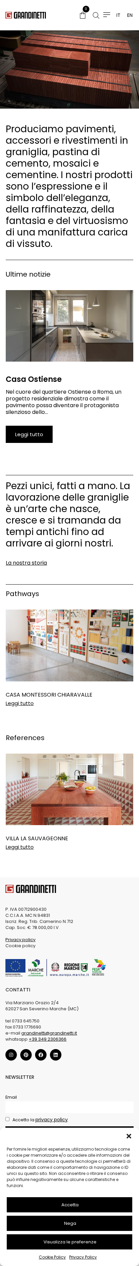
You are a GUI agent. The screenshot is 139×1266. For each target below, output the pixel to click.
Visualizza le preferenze (70, 1242)
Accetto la (39, 1120)
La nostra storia (26, 563)
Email (11, 1097)
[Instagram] (11, 1055)
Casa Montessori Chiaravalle (49, 695)
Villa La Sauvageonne (37, 838)
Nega (70, 1223)
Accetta (70, 1205)
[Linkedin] (55, 1055)
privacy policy (51, 1119)
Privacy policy (20, 939)
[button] (129, 1136)
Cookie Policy (52, 1257)
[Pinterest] (26, 1055)
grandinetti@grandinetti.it (49, 1033)
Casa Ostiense (34, 379)
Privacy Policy (83, 1257)
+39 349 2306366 (47, 1039)
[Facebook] (41, 1055)
